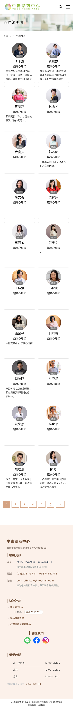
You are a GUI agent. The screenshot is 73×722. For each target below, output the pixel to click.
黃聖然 (19, 424)
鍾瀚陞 (19, 378)
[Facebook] (36, 640)
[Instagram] (45, 640)
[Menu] (67, 7)
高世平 (53, 424)
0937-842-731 (49, 573)
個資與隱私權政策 (36, 705)
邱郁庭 (53, 288)
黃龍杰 (53, 61)
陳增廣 (19, 469)
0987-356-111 (33, 684)
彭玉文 (53, 242)
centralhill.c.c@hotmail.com (35, 580)
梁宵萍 (53, 197)
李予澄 (19, 61)
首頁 (5, 35)
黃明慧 (19, 106)
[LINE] (27, 640)
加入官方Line (17, 607)
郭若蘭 (53, 152)
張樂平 (19, 333)
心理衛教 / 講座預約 (20, 624)
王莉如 (19, 242)
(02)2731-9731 (26, 573)
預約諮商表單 (17, 618)
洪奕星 (53, 378)
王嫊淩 (19, 288)
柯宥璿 (53, 333)
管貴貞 (19, 152)
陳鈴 (53, 469)
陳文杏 (19, 197)
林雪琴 (53, 106)
